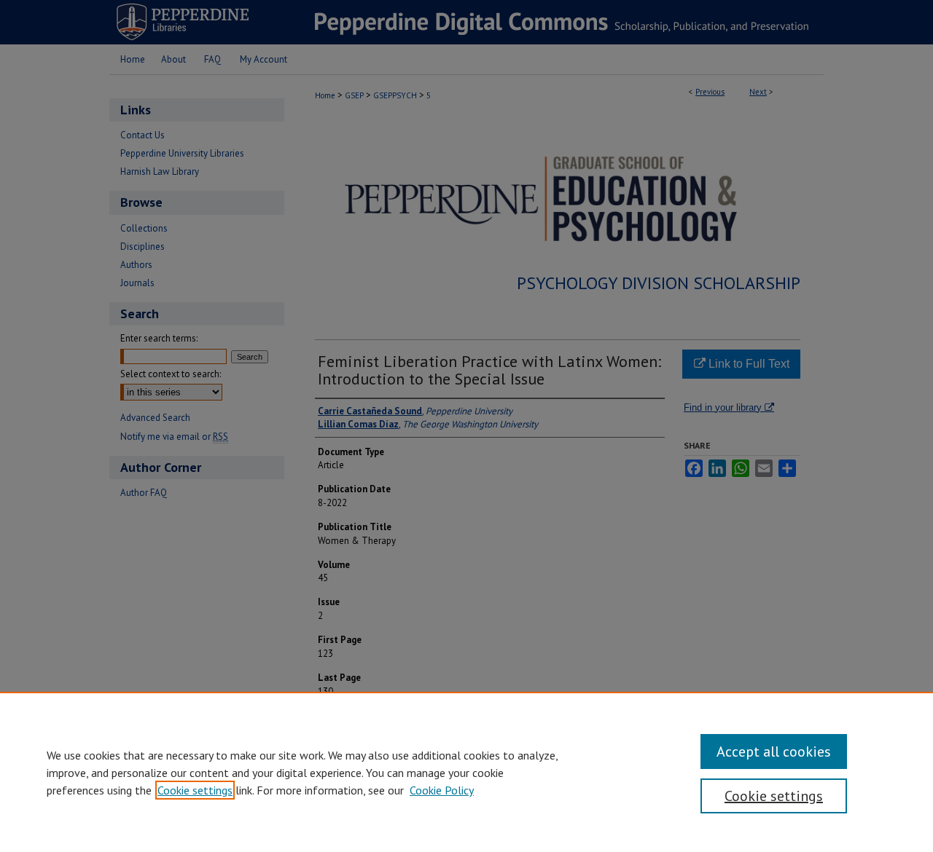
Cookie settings (195, 790)
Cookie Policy (442, 790)
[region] (466, 772)
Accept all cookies (774, 751)
